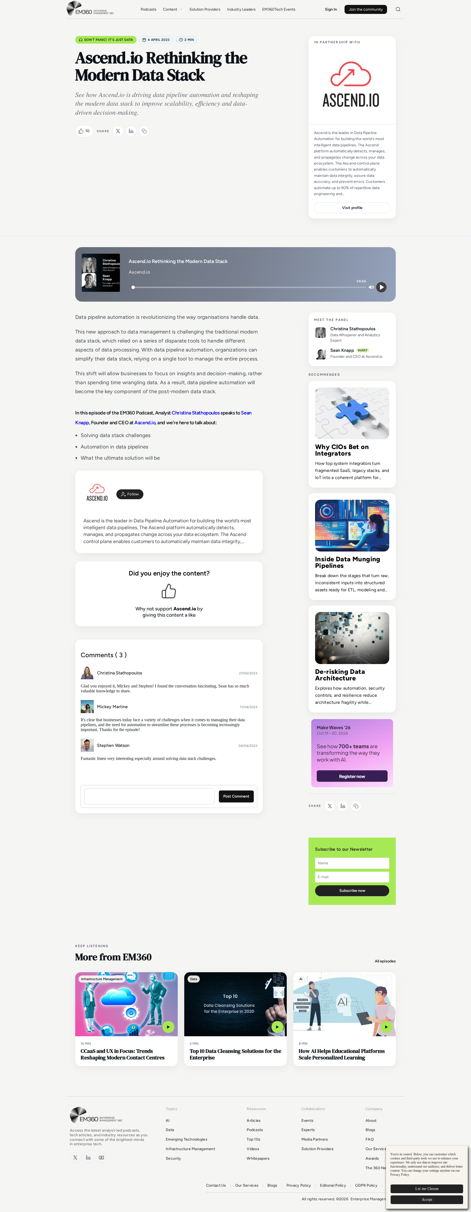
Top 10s (253, 1139)
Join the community (366, 9)
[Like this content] (81, 131)
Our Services (377, 1149)
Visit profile (352, 207)
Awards (372, 1158)
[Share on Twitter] (118, 131)
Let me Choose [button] (427, 1189)
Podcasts (148, 9)
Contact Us (216, 1185)
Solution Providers (205, 9)
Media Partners (314, 1139)
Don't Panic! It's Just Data (108, 40)
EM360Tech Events (278, 9)
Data (170, 1130)
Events (307, 1120)
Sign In (331, 9)
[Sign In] (129, 494)
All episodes (385, 961)
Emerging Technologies (186, 1139)
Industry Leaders (241, 9)
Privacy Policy (298, 1185)
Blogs (370, 1130)
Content (170, 9)
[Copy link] (144, 131)
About (371, 1120)
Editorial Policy (333, 1185)
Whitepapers (258, 1158)
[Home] (91, 15)
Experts (308, 1130)
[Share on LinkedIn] (131, 131)
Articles (254, 1120)
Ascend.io (144, 423)
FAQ (370, 1139)
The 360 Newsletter (383, 1168)
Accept (427, 1200)
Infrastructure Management (190, 1149)
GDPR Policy (366, 1185)
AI (168, 1120)
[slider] (248, 287)
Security (173, 1158)
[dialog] (427, 1177)
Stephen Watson (113, 745)
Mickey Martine (112, 706)
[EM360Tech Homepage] (97, 1125)
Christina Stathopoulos (195, 413)
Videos (253, 1149)
